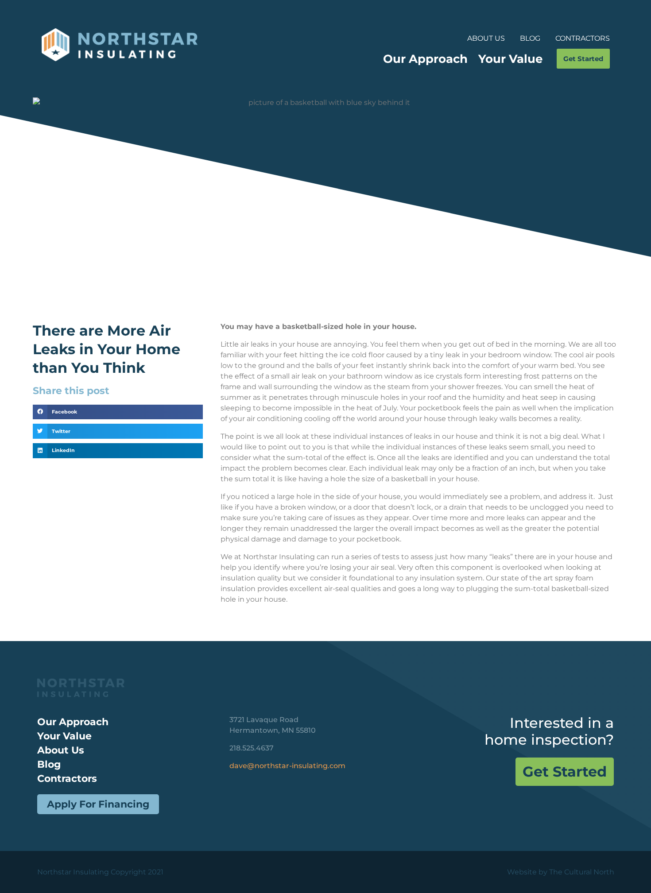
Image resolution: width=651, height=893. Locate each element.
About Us (486, 38)
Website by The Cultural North (560, 872)
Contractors (582, 38)
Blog (530, 38)
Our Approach (425, 59)
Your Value (510, 59)
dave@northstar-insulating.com (287, 766)
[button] (118, 412)
